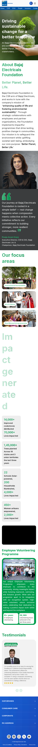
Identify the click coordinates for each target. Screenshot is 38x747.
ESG (13, 8)
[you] (29, 737)
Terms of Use (32, 744)
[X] (24, 737)
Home (2, 8)
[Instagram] (19, 737)
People (20, 8)
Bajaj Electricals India (21, 741)
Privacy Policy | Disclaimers (20, 744)
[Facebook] (14, 737)
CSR (8, 8)
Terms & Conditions (7, 744)
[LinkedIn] (9, 737)
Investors (28, 8)
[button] (17, 690)
